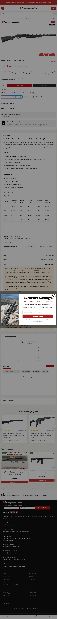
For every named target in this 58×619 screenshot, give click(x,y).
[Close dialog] (53, 296)
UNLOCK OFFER (38, 316)
